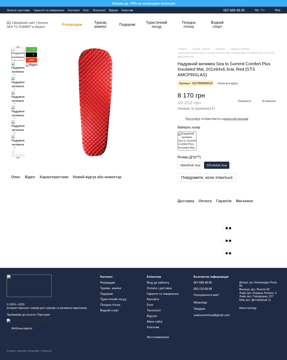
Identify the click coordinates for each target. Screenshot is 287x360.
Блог (86, 10)
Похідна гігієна (189, 24)
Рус (263, 10)
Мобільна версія (21, 328)
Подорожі (127, 24)
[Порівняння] (265, 24)
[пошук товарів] (239, 24)
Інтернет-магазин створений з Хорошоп (29, 350)
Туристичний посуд (156, 24)
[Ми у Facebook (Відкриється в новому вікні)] (139, 10)
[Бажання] (253, 24)
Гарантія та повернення (48, 10)
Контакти (74, 10)
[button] (193, 118)
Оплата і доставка (18, 10)
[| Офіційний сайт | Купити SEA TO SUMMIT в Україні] (29, 285)
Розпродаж (72, 24)
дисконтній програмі (235, 118)
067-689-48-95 (234, 10)
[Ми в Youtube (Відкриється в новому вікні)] (150, 10)
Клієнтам (127, 10)
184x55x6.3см (190, 165)
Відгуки (113, 10)
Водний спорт (217, 24)
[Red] (187, 141)
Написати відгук (227, 83)
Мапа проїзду (248, 308)
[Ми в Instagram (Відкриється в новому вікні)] (144, 10)
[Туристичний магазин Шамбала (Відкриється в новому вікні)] (28, 320)
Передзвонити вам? (206, 295)
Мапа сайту (155, 321)
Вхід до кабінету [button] (158, 282)
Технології (99, 10)
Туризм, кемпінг (100, 24)
